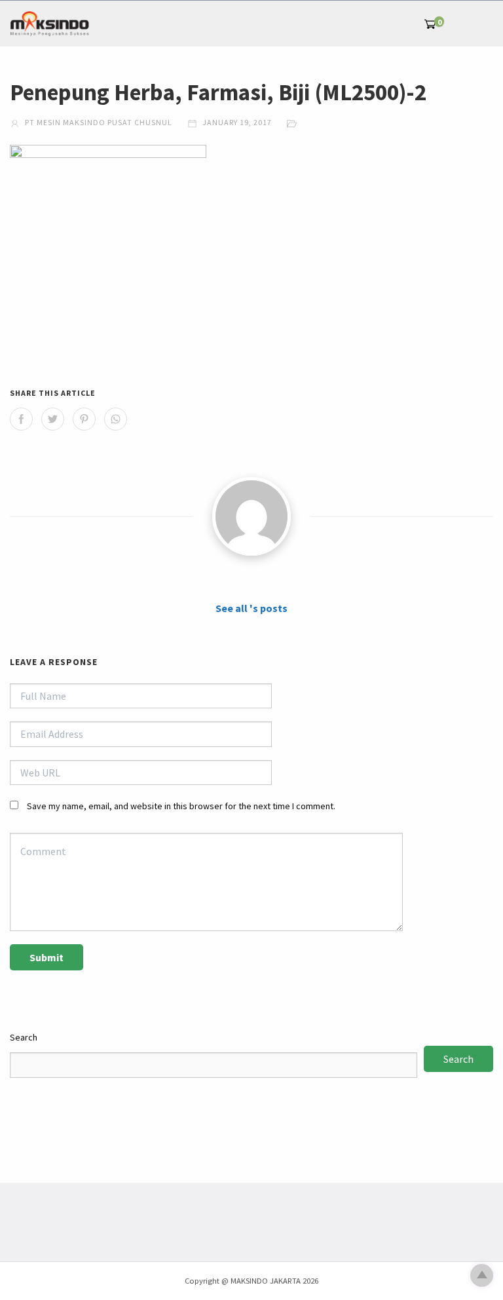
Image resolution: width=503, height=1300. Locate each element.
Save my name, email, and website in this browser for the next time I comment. (181, 806)
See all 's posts (251, 608)
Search (23, 1037)
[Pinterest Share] (84, 419)
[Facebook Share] (21, 419)
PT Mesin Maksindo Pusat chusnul (97, 122)
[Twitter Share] (52, 419)
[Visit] (251, 516)
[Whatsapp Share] (115, 419)
